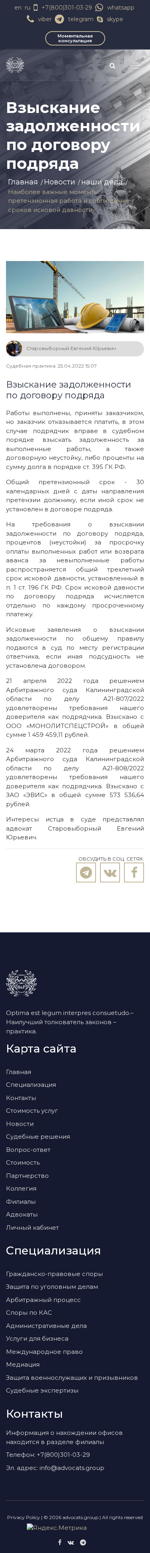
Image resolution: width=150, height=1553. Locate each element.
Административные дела (46, 1325)
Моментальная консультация (75, 38)
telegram (81, 19)
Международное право (44, 1351)
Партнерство (27, 1175)
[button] (133, 63)
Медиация (23, 1364)
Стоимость (23, 1162)
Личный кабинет (32, 1227)
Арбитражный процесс (43, 1300)
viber (45, 19)
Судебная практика (31, 366)
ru (27, 7)
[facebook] (60, 1542)
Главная (23, 182)
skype (115, 19)
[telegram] (83, 1542)
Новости (59, 182)
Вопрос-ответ (28, 1149)
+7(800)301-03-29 (67, 7)
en (18, 7)
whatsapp (120, 7)
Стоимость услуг (32, 1110)
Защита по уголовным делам (52, 1286)
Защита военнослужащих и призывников (72, 1377)
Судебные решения (38, 1136)
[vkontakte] (71, 1542)
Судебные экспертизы (42, 1390)
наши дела (102, 182)
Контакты (21, 1098)
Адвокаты (22, 1214)
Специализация (31, 1084)
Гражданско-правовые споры (54, 1274)
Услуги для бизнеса (37, 1338)
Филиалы (21, 1201)
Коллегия (21, 1188)
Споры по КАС (29, 1312)
